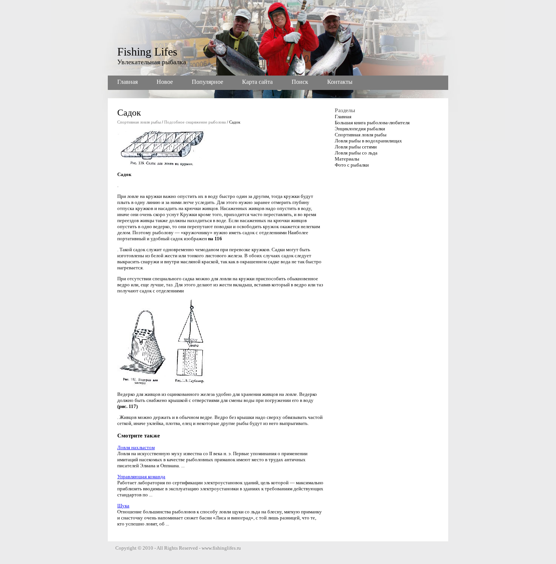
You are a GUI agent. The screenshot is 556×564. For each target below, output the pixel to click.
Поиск (300, 82)
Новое (165, 82)
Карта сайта (257, 82)
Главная (127, 82)
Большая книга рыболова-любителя (372, 122)
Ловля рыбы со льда (356, 153)
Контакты (340, 82)
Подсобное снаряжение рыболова (195, 122)
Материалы (347, 159)
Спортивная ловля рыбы (139, 122)
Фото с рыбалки (352, 165)
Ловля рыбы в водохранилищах (368, 141)
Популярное (207, 82)
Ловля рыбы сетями (356, 147)
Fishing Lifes (147, 51)
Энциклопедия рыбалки (360, 128)
